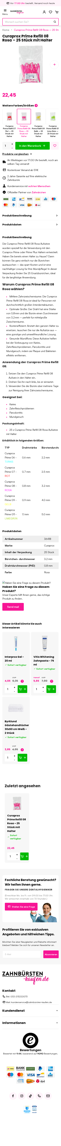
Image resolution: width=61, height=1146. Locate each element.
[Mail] (48, 1096)
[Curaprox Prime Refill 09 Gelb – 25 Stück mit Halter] (38, 116)
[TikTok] (30, 1096)
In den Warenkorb (30, 145)
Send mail (13, 606)
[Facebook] (13, 1096)
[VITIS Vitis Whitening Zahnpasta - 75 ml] (44, 643)
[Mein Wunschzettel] (50, 12)
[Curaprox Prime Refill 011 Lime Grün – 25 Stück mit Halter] (53, 116)
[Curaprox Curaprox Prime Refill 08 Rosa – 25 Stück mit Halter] (17, 803)
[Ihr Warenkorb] (57, 12)
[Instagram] (21, 1096)
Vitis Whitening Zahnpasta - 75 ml (43, 660)
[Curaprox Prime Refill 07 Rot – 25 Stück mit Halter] (9, 116)
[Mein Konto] (44, 12)
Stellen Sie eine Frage (23, 906)
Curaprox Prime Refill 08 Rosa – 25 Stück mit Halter (16, 823)
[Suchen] (55, 22)
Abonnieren (51, 954)
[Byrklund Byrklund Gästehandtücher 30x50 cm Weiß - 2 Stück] (16, 708)
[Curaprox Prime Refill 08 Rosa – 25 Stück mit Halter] (24, 116)
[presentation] (6, 64)
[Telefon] (39, 1096)
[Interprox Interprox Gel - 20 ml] (16, 643)
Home (5, 29)
